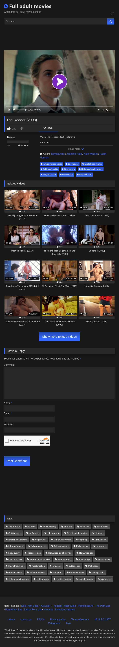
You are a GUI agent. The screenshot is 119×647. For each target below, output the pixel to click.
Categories (54, 623)
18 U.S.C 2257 (103, 619)
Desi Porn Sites (29, 605)
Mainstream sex (16, 566)
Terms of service (80, 619)
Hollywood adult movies (92, 169)
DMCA (41, 619)
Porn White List (13, 609)
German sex (69, 169)
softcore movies (37, 572)
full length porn (15, 546)
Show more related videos (59, 336)
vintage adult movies (18, 579)
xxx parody (106, 579)
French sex (100, 539)
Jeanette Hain (74, 154)
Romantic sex (85, 174)
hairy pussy (14, 553)
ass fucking (102, 526)
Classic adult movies (77, 533)
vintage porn (42, 579)
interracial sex (15, 559)
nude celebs (67, 174)
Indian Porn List (32, 609)
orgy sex (57, 566)
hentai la (48, 609)
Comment (9, 365)
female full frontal (62, 539)
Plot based (93, 566)
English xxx (40, 539)
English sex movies (93, 164)
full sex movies (61, 546)
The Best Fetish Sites (64, 605)
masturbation (38, 566)
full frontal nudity (50, 169)
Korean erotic (64, 559)
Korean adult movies (40, 559)
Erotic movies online (53, 164)
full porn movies (38, 546)
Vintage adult (98, 572)
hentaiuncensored (65, 609)
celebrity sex (53, 533)
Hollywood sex (49, 174)
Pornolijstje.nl (85, 605)
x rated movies (63, 579)
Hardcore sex (34, 553)
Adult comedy (49, 526)
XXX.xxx (45, 605)
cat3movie (34, 533)
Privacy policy (58, 619)
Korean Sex (84, 559)
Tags (68, 623)
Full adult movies (29, 6)
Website (8, 424)
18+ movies (73, 164)
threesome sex (76, 572)
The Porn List (102, 605)
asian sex (84, 526)
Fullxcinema (82, 546)
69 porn (31, 526)
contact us (26, 619)
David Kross (58, 154)
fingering (82, 539)
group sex (101, 546)
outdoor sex (74, 566)
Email (8, 413)
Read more (74, 149)
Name (8, 402)
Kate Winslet (91, 154)
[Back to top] (109, 638)
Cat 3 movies (14, 533)
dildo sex (99, 533)
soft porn (57, 572)
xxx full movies (86, 579)
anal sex (68, 526)
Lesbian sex (104, 559)
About (49, 127)
